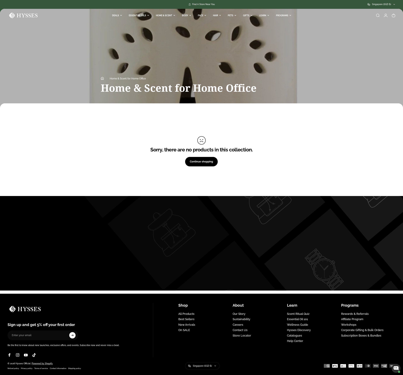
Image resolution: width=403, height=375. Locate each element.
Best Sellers (186, 319)
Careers (238, 324)
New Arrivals (186, 324)
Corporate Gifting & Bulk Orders (362, 330)
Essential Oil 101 (297, 319)
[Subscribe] (72, 335)
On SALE (184, 330)
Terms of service (41, 368)
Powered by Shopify (42, 363)
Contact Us (240, 330)
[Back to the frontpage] (102, 78)
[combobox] (381, 4)
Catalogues (294, 335)
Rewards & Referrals (355, 313)
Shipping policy (74, 368)
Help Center (295, 341)
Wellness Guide (297, 324)
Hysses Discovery (299, 330)
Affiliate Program (352, 319)
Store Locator (242, 335)
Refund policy (13, 368)
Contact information (58, 368)
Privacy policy (26, 368)
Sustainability (241, 319)
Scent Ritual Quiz (298, 313)
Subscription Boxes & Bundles (361, 335)
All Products (186, 313)
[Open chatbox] (396, 368)
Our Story (239, 313)
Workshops (348, 324)
